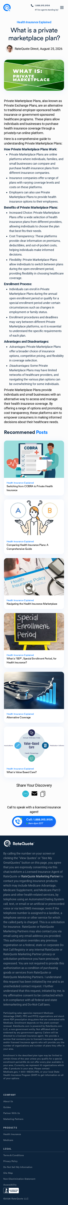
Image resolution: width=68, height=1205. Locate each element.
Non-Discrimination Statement (19, 1179)
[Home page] (7, 7)
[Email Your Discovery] (34, 794)
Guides (7, 1107)
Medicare (8, 1140)
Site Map (8, 1173)
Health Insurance (12, 1134)
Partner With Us (11, 1113)
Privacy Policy (10, 1161)
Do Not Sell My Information (17, 1167)
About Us (8, 1101)
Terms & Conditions (13, 1155)
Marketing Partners (13, 1119)
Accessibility (10, 1185)
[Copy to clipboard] (43, 794)
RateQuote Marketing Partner (40, 876)
